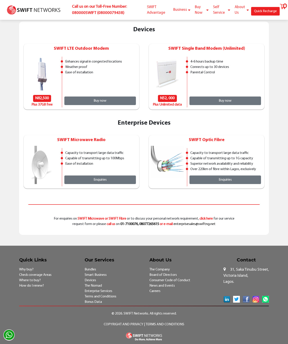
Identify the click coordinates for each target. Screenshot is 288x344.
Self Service (219, 10)
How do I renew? (31, 286)
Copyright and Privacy (124, 324)
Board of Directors (163, 275)
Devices (90, 280)
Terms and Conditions (100, 296)
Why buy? (26, 269)
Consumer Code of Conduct (169, 280)
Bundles (90, 269)
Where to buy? (30, 280)
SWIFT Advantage (156, 10)
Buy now (100, 101)
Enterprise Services (98, 291)
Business (180, 10)
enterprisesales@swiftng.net (194, 224)
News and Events (162, 286)
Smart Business (96, 275)
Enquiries (100, 180)
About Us (240, 10)
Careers (154, 291)
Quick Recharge (265, 11)
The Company (159, 269)
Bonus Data (93, 302)
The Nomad (93, 286)
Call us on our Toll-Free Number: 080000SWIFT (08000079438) (99, 9)
